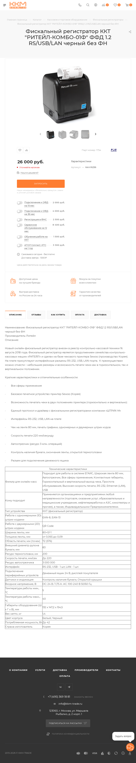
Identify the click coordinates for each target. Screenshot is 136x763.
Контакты (113, 670)
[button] (130, 747)
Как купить (58, 315)
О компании (18, 670)
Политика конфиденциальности (70, 734)
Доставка (100, 315)
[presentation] (40, 134)
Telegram (69, 687)
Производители (86, 670)
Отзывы (36, 315)
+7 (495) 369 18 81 (59, 696)
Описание (15, 315)
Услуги (40, 670)
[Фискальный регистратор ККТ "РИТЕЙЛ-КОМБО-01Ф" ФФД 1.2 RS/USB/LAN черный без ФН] (68, 94)
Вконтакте (60, 687)
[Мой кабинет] (95, 5)
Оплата (80, 315)
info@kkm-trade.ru (70, 703)
